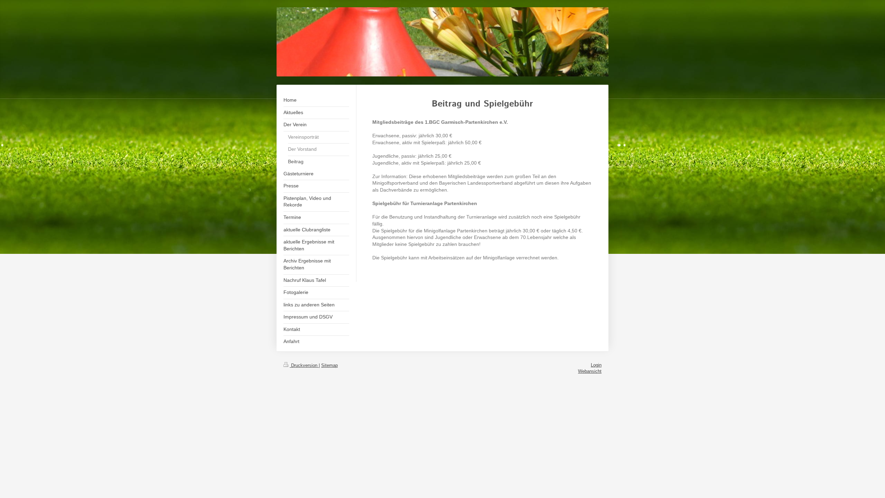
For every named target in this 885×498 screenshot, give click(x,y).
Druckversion (304, 365)
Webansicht (590, 371)
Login (596, 365)
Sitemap (329, 365)
